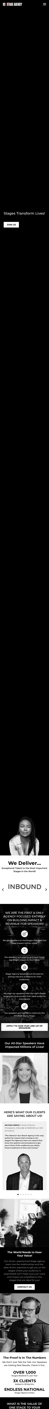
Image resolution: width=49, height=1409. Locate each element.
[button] (3, 889)
